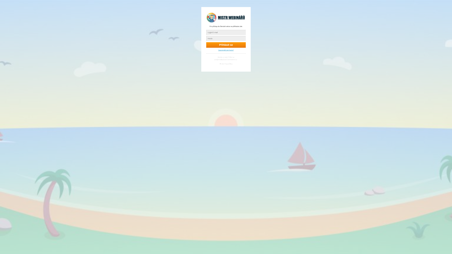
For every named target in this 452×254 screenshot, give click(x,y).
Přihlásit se (226, 44)
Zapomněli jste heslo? (226, 50)
